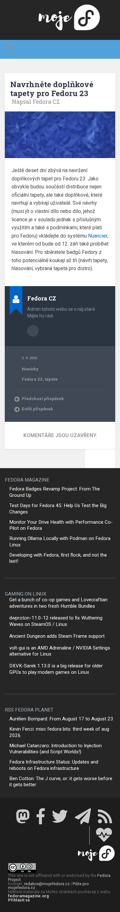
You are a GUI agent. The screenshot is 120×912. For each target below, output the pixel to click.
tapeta (51, 379)
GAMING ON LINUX (25, 594)
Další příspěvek (37, 408)
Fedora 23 (32, 379)
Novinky (30, 368)
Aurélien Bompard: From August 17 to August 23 (61, 719)
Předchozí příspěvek (43, 398)
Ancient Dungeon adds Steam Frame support (57, 636)
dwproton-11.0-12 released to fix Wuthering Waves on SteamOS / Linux (55, 621)
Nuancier (97, 236)
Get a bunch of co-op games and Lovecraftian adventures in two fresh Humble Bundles (58, 603)
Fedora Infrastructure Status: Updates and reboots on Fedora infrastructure (53, 765)
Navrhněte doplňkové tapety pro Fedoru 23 (51, 89)
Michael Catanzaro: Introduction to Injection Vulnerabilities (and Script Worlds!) (55, 749)
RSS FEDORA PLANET (29, 710)
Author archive (33, 331)
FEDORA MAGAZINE (27, 480)
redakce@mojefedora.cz (47, 883)
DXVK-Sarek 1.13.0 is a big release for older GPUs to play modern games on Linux (56, 669)
